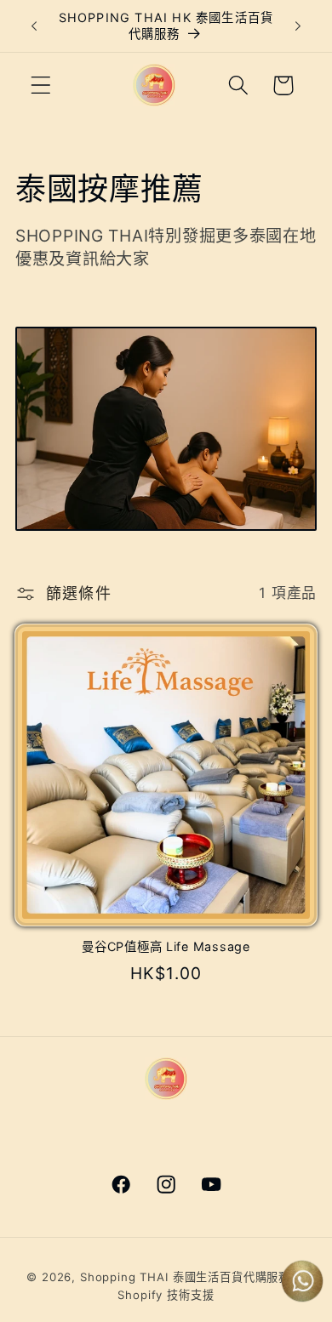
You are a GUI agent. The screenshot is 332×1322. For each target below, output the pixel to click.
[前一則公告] (34, 26)
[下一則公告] (298, 26)
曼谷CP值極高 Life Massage (165, 946)
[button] (41, 85)
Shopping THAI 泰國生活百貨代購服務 (185, 1277)
